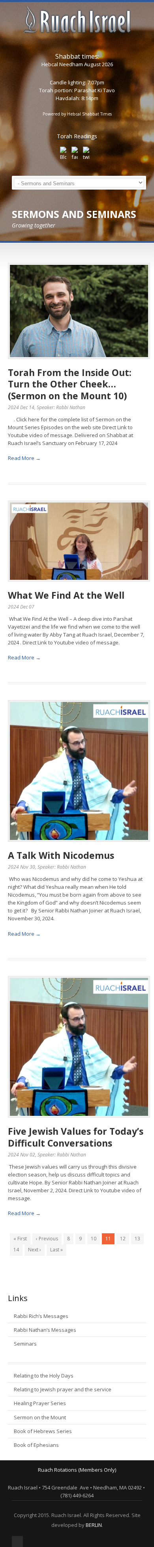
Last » (56, 1249)
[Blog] (63, 154)
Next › (34, 1249)
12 (123, 1238)
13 (137, 1238)
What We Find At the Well (66, 595)
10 (93, 1238)
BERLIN (94, 1524)
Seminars (25, 1343)
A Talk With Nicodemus (61, 855)
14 (16, 1249)
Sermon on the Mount (40, 1417)
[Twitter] (86, 154)
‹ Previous (47, 1238)
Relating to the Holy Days (43, 1375)
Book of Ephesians (36, 1444)
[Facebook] (74, 154)
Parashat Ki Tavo (94, 90)
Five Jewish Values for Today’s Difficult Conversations (75, 1137)
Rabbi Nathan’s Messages (45, 1329)
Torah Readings (77, 136)
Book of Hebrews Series (43, 1431)
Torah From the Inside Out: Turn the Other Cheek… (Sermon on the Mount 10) (69, 384)
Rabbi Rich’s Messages (41, 1316)
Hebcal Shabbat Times (89, 114)
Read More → (24, 458)
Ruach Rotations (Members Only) (77, 1469)
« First (20, 1238)
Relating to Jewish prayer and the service (62, 1389)
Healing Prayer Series (40, 1403)
